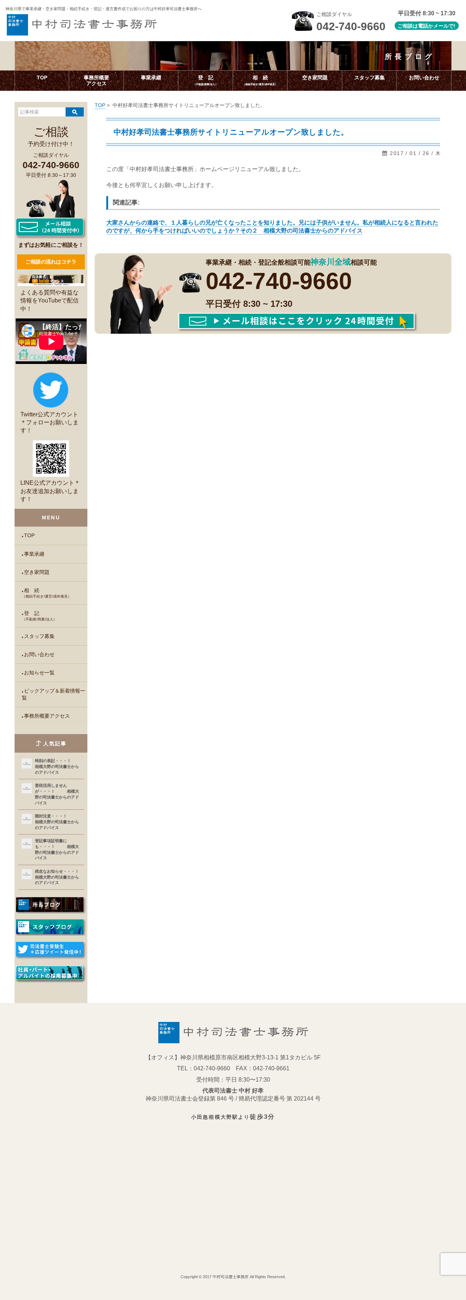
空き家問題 (37, 572)
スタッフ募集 (39, 636)
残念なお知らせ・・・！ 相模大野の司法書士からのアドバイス (57, 877)
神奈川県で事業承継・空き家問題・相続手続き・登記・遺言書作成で (103, 9)
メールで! (444, 26)
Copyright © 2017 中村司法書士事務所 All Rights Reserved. (233, 1277)
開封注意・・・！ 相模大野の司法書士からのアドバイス (57, 821)
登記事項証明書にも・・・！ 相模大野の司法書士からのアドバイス (57, 849)
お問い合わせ (39, 654)
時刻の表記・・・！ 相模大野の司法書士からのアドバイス (57, 766)
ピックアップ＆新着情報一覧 (53, 694)
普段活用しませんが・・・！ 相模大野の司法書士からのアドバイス (57, 794)
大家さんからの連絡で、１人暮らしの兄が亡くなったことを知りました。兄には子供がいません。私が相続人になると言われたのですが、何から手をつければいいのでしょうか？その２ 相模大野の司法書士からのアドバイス (272, 226)
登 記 (39, 616)
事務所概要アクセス (47, 716)
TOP (29, 535)
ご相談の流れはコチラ (50, 262)
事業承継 (34, 554)
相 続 (46, 593)
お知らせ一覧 (39, 672)
